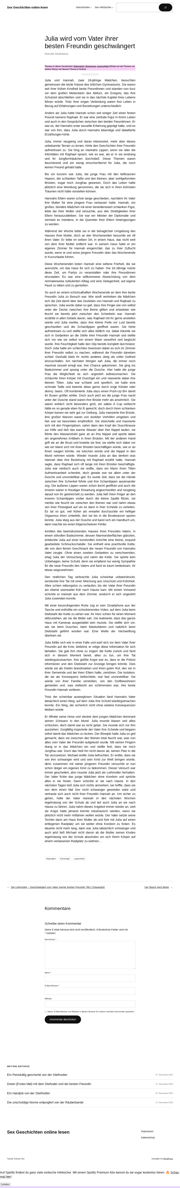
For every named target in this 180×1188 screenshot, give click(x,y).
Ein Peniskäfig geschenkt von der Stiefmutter (37, 1075)
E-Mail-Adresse (52, 985)
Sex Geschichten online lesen (27, 7)
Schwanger (90, 66)
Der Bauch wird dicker (157, 887)
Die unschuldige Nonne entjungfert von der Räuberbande (45, 1102)
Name (48, 973)
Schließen (5, 1184)
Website (48, 998)
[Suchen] (165, 7)
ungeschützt (103, 66)
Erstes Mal (49, 53)
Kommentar (50, 939)
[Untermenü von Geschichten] (91, 7)
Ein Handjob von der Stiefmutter (28, 1093)
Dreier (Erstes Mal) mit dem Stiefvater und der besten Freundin (49, 1084)
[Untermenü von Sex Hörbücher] (112, 7)
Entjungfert (79, 66)
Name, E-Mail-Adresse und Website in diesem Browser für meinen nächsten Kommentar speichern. (91, 1011)
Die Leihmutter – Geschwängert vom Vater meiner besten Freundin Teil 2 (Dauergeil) (58, 887)
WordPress (168, 1159)
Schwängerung (61, 53)
